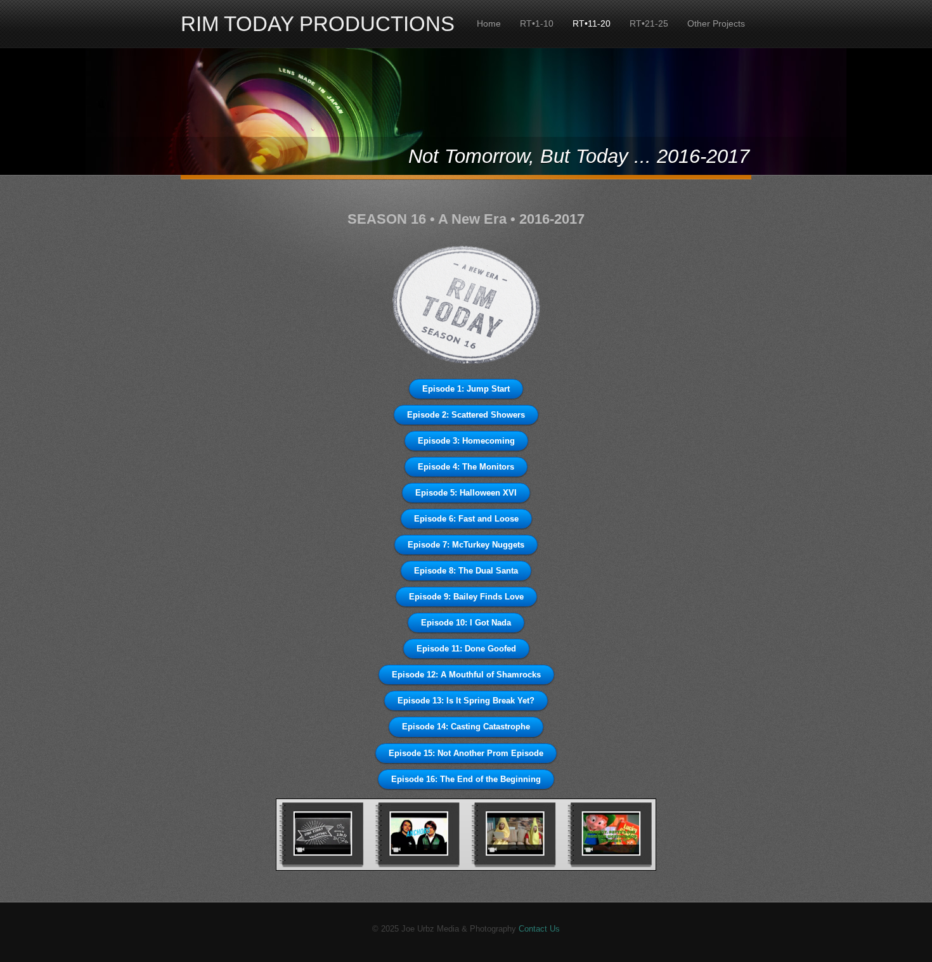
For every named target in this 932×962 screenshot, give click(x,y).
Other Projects (716, 23)
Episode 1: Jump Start (466, 389)
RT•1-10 (536, 23)
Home (489, 23)
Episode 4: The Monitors (466, 466)
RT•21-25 (649, 23)
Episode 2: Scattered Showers (466, 415)
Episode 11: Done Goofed (466, 648)
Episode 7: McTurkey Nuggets (466, 544)
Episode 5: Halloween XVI (466, 492)
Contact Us (539, 928)
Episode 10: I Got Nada (466, 622)
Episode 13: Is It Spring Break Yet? (466, 700)
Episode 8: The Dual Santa (466, 570)
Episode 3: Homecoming (466, 441)
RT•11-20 (592, 23)
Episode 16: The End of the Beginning (466, 779)
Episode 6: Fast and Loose (466, 518)
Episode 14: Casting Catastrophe (466, 726)
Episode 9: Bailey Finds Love (466, 596)
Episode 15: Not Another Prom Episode (466, 753)
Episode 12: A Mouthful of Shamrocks (466, 674)
